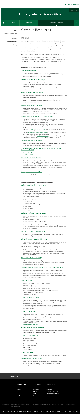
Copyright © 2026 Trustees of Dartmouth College (14, 411)
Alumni (19, 393)
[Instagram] (70, 411)
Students (14, 38)
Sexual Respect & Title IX (52, 398)
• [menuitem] (27, 411)
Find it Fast (37, 384)
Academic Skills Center (29, 70)
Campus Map (36, 389)
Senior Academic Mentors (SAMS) (32, 92)
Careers (48, 396)
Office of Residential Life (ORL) (31, 258)
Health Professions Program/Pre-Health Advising (37, 116)
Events (34, 393)
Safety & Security (27, 280)
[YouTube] (77, 411)
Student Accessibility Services (31, 158)
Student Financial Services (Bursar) (33, 327)
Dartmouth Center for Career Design (33, 80)
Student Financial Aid (28, 311)
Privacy (30, 411)
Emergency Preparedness (52, 393)
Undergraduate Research (29, 153)
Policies (36, 411)
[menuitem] (14, 376)
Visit (34, 398)
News (34, 396)
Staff (18, 391)
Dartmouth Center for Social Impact (33, 231)
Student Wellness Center (29, 335)
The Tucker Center (27, 352)
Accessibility (49, 389)
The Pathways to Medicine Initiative (37, 132)
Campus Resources (12, 41)
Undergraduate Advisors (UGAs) (31, 172)
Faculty (15, 30)
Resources (50, 384)
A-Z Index (35, 387)
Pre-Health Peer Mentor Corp (37, 129)
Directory (35, 391)
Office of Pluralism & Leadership (31, 141)
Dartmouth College (13, 4)
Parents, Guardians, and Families (10, 34)
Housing (15, 45)
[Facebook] (66, 411)
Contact (42, 411)
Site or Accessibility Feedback (53, 411)
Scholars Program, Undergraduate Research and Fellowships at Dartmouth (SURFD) (42, 149)
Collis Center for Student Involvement (33, 213)
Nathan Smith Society (43, 136)
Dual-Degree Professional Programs (20, 404)
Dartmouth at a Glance (52, 387)
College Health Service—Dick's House (33, 185)
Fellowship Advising (28, 154)
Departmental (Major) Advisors (31, 105)
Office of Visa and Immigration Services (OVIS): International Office (43, 267)
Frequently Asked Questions (30, 324)
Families (19, 396)
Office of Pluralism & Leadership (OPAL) (34, 239)
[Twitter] (73, 411)
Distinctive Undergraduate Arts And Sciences (45, 404)
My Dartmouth (22, 384)
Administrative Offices (52, 391)
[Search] (76, 23)
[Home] (3, 23)
